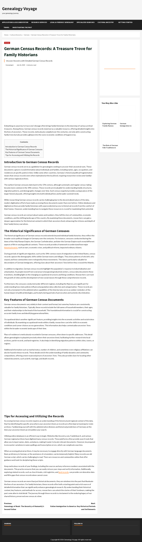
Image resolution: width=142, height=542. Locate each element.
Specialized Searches (85, 22)
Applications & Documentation (15, 22)
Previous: (24, 506)
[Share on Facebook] (6, 530)
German (7, 43)
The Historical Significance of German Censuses (24, 149)
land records (64, 472)
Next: (72, 506)
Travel (6, 27)
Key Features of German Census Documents (22, 152)
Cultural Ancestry (106, 22)
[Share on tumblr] (34, 530)
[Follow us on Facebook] (76, 530)
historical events (11, 247)
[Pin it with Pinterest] (23, 530)
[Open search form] (139, 25)
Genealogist (10, 65)
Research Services (39, 22)
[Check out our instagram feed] (93, 530)
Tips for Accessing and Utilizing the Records (22, 155)
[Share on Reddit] (17, 530)
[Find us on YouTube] (87, 530)
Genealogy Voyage (19, 8)
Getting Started (125, 22)
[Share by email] (39, 530)
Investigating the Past (22, 27)
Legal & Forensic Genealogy (61, 22)
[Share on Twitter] (12, 530)
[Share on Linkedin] (28, 530)
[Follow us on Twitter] (82, 530)
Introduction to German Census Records (21, 147)
